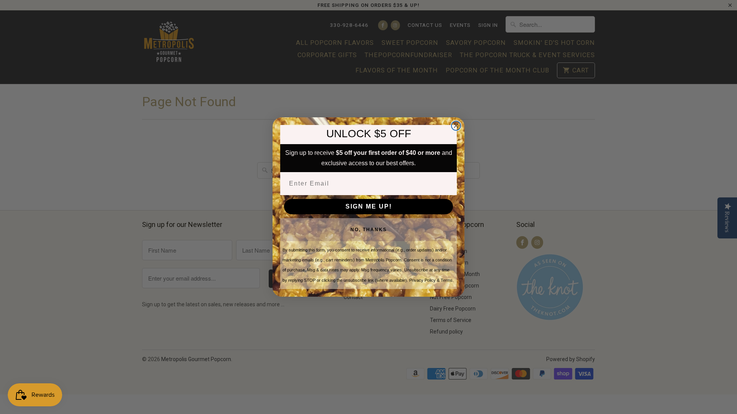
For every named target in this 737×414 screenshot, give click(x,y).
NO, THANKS (368, 229)
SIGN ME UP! (368, 206)
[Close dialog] (456, 125)
